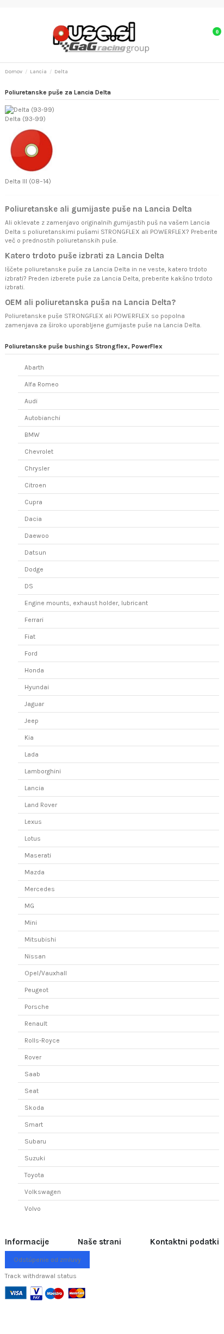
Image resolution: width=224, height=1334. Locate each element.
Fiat (29, 636)
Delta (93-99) (25, 119)
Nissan (35, 956)
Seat (31, 1091)
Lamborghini (42, 771)
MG (29, 906)
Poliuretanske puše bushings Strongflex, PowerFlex (84, 346)
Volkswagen (42, 1192)
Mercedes (39, 889)
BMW (32, 435)
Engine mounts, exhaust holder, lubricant (86, 603)
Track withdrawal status (41, 1276)
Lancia (34, 788)
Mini (30, 922)
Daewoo (36, 535)
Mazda (34, 872)
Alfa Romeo (41, 384)
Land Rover (40, 805)
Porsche (36, 1007)
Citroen (35, 485)
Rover (32, 1057)
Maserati (37, 855)
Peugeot (36, 990)
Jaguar (34, 704)
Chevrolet (38, 451)
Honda (34, 670)
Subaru (35, 1141)
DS (28, 586)
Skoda (34, 1107)
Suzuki (34, 1158)
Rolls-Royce (42, 1040)
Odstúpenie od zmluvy (47, 1259)
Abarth (34, 367)
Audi (31, 401)
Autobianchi (42, 418)
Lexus (33, 821)
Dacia (33, 519)
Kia (29, 737)
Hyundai (36, 687)
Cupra (33, 502)
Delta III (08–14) (28, 181)
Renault (35, 1023)
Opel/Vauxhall (45, 973)
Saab (32, 1074)
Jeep (31, 721)
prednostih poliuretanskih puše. (69, 240)
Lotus (32, 838)
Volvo (32, 1208)
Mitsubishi (40, 939)
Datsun (35, 552)
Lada (31, 754)
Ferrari (33, 620)
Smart (33, 1124)
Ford (31, 653)
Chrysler (36, 468)
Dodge (33, 569)
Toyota (34, 1175)
